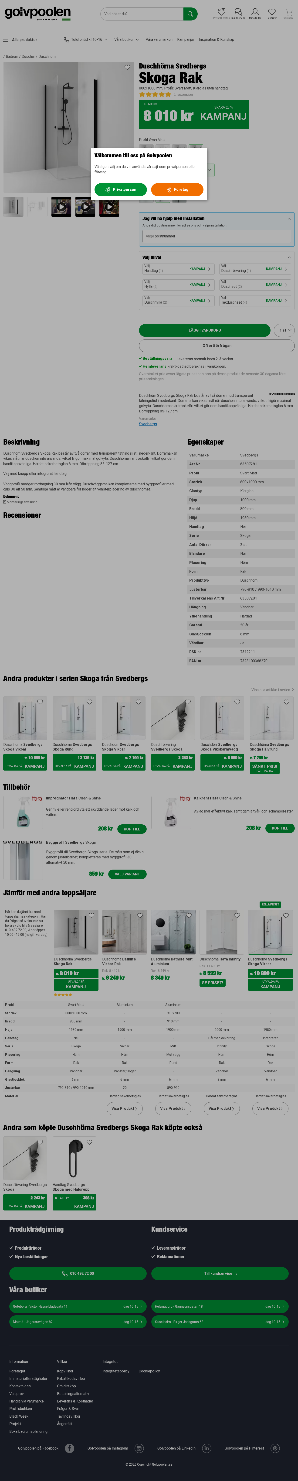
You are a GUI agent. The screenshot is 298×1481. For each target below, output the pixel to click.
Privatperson (124, 189)
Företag (181, 189)
